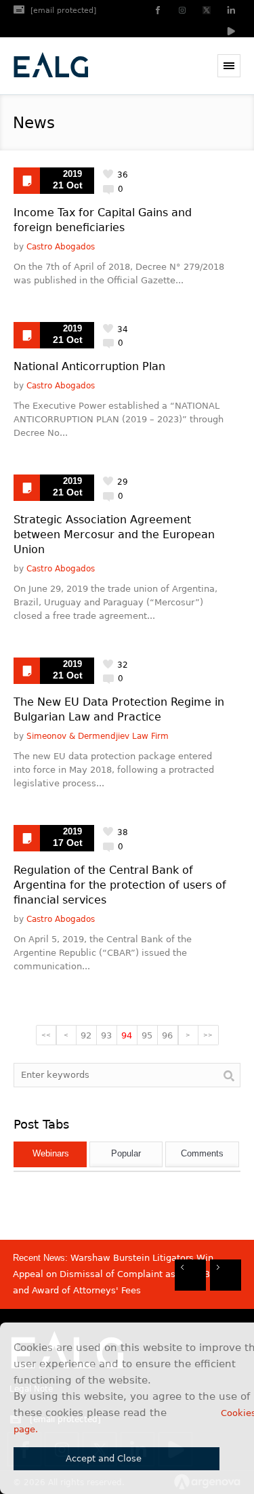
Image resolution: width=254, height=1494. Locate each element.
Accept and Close (104, 1458)
